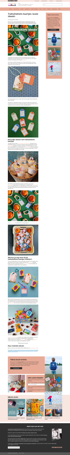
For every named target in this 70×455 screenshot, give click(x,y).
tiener (48, 9)
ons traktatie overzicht (34, 348)
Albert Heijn (27, 147)
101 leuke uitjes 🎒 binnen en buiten (25, 4)
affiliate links (23, 438)
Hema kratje (12, 223)
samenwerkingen (18, 436)
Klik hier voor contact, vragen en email (29, 432)
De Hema (30, 262)
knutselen (16, 9)
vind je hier (36, 441)
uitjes (21, 9)
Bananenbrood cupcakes (12, 337)
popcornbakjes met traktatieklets (24, 143)
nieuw (10, 9)
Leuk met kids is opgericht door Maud (15, 429)
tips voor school (53, 29)
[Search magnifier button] (61, 4)
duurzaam (54, 9)
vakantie (27, 9)
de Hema (35, 339)
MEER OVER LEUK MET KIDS (14, 447)
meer (59, 9)
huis (41, 9)
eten (44, 9)
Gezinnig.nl (24, 59)
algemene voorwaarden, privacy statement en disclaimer (25, 443)
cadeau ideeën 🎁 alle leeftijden (25, 5)
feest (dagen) (34, 9)
